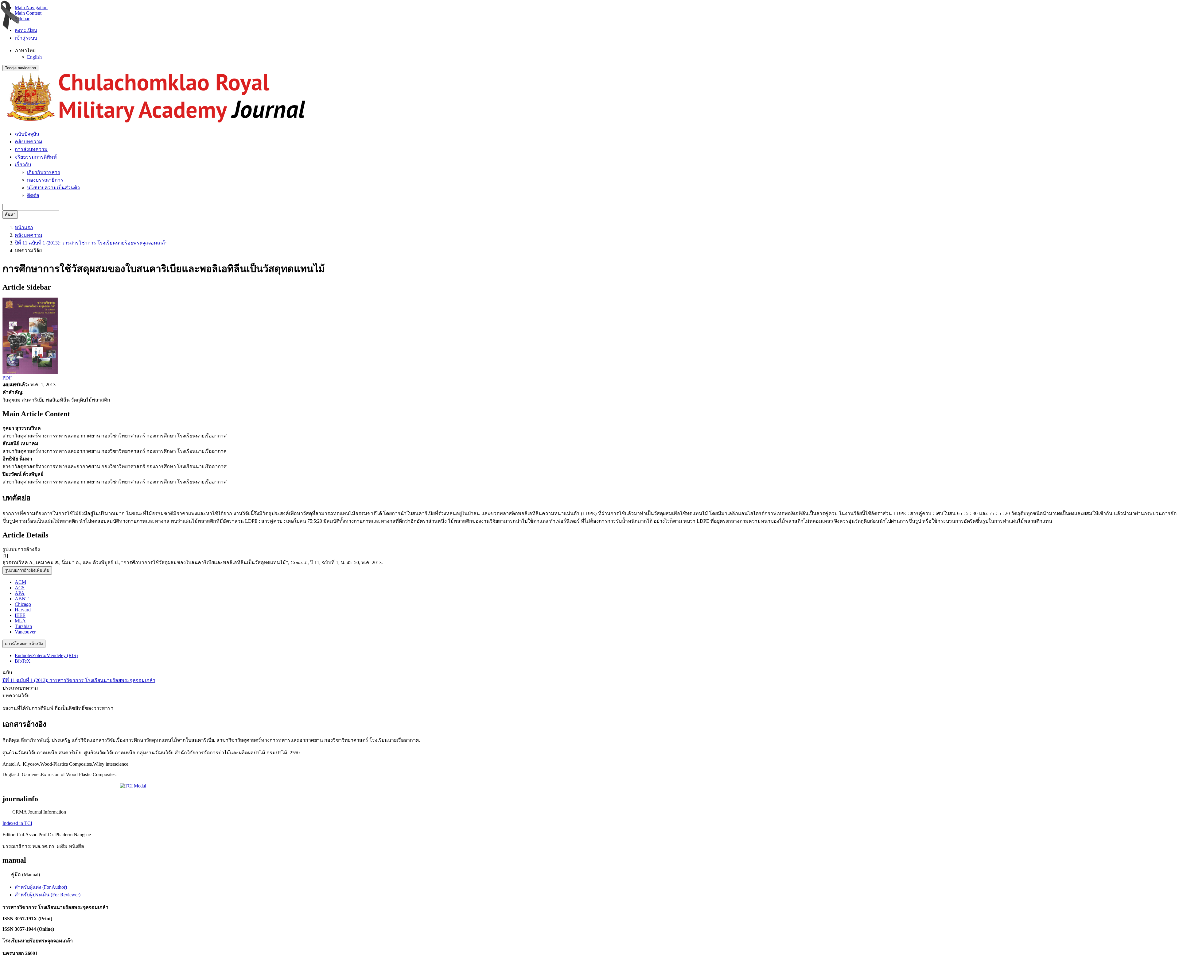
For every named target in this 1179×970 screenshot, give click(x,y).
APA (20, 593)
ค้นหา (10, 214)
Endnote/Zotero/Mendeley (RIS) (46, 655)
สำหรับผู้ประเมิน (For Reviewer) (47, 894)
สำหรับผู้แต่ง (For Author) (41, 887)
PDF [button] (7, 377)
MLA (20, 620)
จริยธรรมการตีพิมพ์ (36, 157)
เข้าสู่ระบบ (26, 37)
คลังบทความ (28, 141)
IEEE (20, 615)
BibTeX (22, 661)
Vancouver (25, 631)
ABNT (22, 598)
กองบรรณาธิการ (45, 180)
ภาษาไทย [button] (25, 50)
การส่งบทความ (31, 149)
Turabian (23, 626)
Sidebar (22, 18)
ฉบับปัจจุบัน (27, 134)
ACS (20, 587)
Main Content (28, 13)
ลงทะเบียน (26, 30)
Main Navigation (31, 7)
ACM (20, 582)
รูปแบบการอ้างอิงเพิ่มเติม (27, 570)
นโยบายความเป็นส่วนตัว (53, 187)
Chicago (23, 604)
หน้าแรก (24, 227)
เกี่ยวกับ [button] (23, 164)
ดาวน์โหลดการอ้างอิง (24, 643)
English (34, 57)
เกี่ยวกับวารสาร (43, 172)
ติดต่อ (33, 195)
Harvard (23, 609)
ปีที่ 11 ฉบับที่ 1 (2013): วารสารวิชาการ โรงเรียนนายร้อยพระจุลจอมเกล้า (91, 242)
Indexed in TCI (17, 823)
